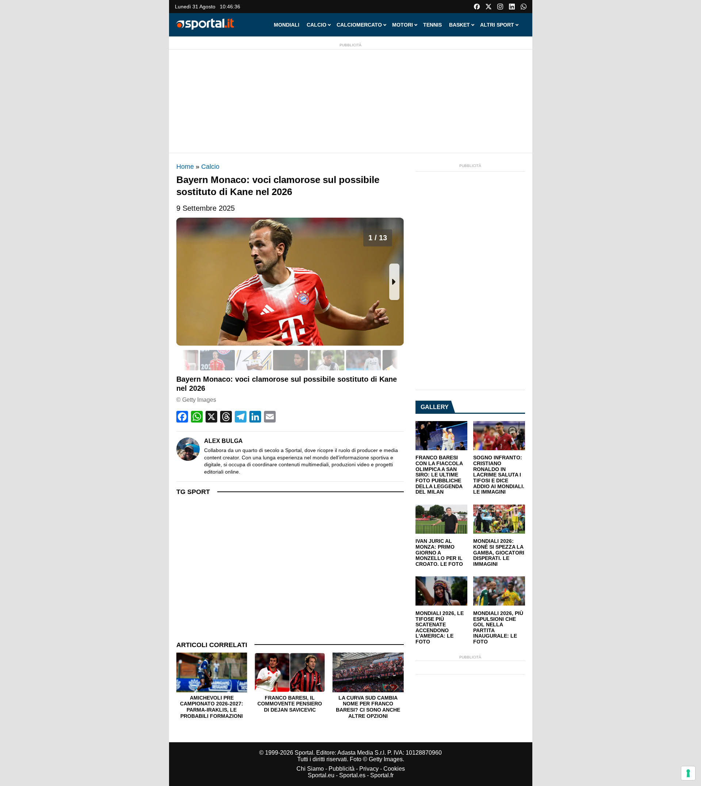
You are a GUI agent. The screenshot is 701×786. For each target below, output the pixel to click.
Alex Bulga (223, 441)
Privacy (369, 769)
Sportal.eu (321, 775)
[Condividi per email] (270, 417)
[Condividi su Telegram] (240, 417)
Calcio (210, 166)
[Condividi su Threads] (226, 417)
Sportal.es (352, 775)
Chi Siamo (310, 769)
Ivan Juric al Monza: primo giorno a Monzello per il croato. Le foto (439, 552)
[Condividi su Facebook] (182, 417)
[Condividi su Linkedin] (255, 417)
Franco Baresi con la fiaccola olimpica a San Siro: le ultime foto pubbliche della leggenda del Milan (439, 475)
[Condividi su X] (211, 417)
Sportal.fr (382, 775)
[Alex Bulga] (188, 449)
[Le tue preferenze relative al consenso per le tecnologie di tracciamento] (688, 773)
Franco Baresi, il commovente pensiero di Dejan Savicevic (289, 704)
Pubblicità (342, 769)
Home (185, 166)
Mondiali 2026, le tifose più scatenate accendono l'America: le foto (439, 628)
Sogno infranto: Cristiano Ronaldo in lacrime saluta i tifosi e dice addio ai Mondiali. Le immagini (498, 475)
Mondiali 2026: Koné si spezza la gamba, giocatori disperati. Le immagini (498, 552)
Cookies (394, 769)
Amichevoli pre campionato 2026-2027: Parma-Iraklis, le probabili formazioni (211, 707)
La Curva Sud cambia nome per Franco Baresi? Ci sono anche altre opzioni (368, 707)
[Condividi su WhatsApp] (197, 417)
